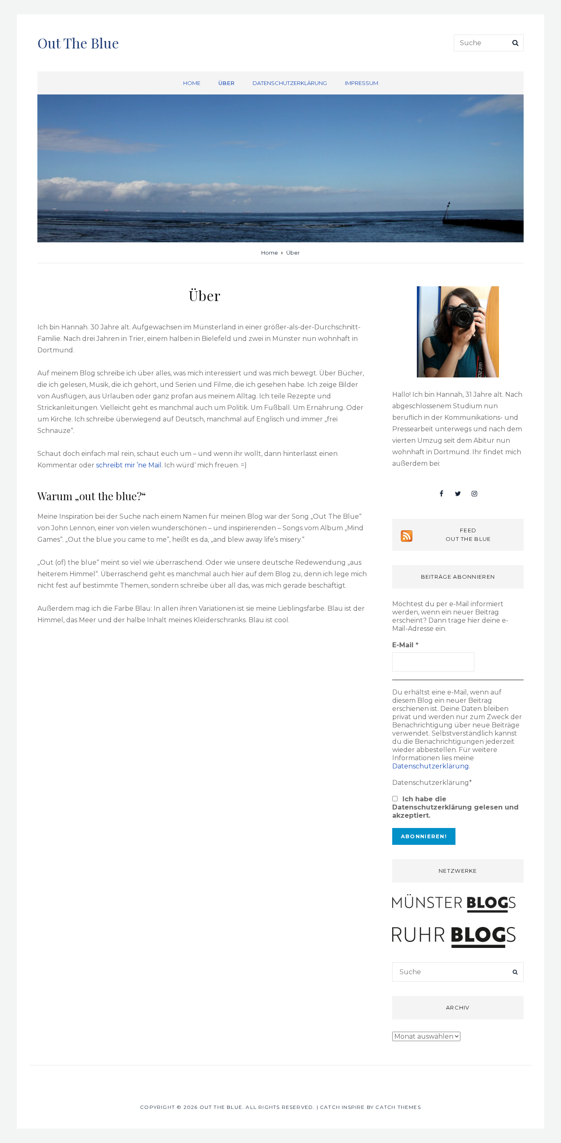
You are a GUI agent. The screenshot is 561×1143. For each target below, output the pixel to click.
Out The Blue (78, 42)
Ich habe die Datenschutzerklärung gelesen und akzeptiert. (455, 807)
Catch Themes (398, 1107)
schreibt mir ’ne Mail (128, 465)
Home (191, 83)
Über (226, 83)
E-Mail (405, 645)
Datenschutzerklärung (290, 83)
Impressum (361, 83)
